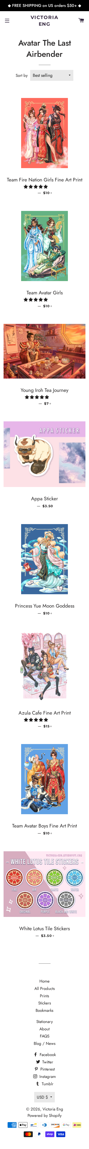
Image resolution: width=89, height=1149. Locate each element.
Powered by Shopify (44, 1115)
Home (44, 981)
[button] (36, 187)
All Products (44, 988)
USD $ (42, 1097)
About (44, 1029)
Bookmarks (44, 1010)
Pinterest (47, 1069)
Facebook (47, 1054)
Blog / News (45, 1043)
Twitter (47, 1062)
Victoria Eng (45, 21)
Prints (44, 996)
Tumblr (47, 1084)
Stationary (44, 1021)
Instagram (47, 1076)
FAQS (44, 1036)
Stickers (44, 1003)
